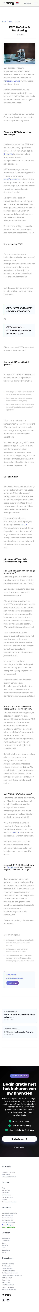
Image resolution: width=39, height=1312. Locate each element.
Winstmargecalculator (9, 1289)
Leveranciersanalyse (8, 1222)
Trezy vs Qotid (6, 1282)
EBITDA (23, 524)
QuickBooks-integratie (9, 1202)
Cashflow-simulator (8, 1284)
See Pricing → (12, 983)
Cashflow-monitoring (8, 1270)
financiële (8, 154)
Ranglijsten (5, 1192)
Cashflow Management (9, 1213)
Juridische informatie (8, 1172)
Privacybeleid (6, 1174)
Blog (10, 21)
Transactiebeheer (7, 1220)
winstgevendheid (12, 81)
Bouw (4, 1252)
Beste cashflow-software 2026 (12, 1275)
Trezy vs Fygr (6, 1280)
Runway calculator (8, 1287)
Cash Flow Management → (14, 978)
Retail (4, 1248)
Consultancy (6, 1250)
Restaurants (6, 1238)
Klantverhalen (6, 1195)
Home (4, 21)
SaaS (3, 1243)
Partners (4, 1199)
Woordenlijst (6, 1190)
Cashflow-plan (6, 1266)
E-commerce (6, 1240)
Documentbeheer (7, 1218)
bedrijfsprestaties (12, 179)
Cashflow (11, 867)
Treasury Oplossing (8, 1263)
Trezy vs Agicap (7, 1277)
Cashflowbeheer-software (10, 1273)
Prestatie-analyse (7, 1215)
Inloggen (27, 3)
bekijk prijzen (20, 1147)
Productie (5, 1245)
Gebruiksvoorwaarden (9, 1176)
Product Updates (7, 1197)
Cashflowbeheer (7, 1268)
